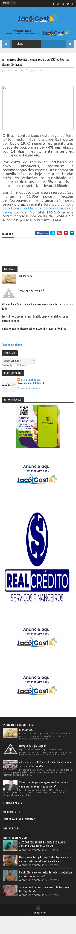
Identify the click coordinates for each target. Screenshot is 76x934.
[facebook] (53, 4)
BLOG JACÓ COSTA (31, 380)
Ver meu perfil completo (28, 388)
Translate (24, 365)
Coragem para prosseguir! (30, 290)
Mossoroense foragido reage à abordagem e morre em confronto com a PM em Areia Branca (45, 859)
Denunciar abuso (12, 344)
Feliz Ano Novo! (24, 276)
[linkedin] (63, 4)
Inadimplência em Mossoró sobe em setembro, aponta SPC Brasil (34, 328)
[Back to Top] (38, 908)
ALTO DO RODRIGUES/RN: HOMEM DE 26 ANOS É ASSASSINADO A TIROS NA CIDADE (42, 844)
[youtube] (72, 4)
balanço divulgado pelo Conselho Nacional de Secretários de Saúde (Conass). (38, 208)
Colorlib (42, 912)
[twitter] (68, 4)
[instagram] (58, 4)
